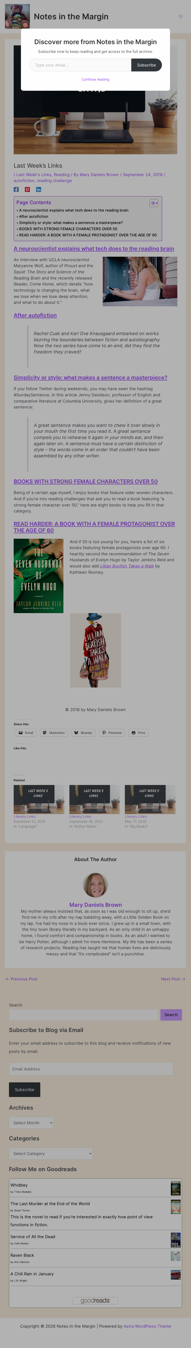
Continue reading (95, 79)
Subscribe (146, 65)
